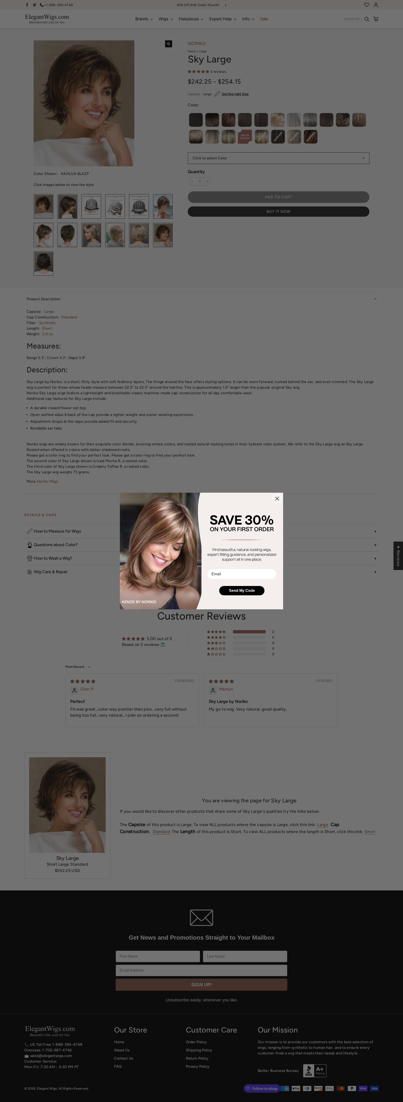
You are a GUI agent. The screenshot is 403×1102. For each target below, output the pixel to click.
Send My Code (242, 591)
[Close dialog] (277, 499)
